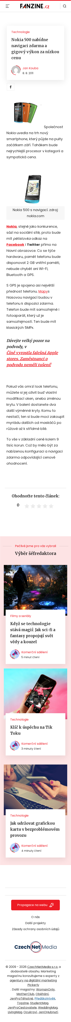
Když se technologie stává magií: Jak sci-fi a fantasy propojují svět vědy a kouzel (32, 632)
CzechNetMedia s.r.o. (42, 967)
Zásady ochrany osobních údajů (35, 929)
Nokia (11, 226)
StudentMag (39, 1003)
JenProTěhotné (21, 998)
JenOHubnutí (48, 1012)
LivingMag (15, 1012)
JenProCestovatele (22, 1007)
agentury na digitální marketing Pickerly (33, 982)
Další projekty (35, 923)
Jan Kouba (30, 68)
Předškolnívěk (44, 998)
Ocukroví (30, 1012)
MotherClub (25, 994)
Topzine (23, 1003)
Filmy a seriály (20, 616)
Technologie (20, 32)
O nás (35, 917)
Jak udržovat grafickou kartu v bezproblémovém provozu (35, 829)
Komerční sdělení (34, 652)
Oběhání (42, 994)
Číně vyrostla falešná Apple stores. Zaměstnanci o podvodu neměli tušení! (32, 358)
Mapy (43, 291)
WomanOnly (45, 989)
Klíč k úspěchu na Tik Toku (31, 730)
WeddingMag (48, 1007)
